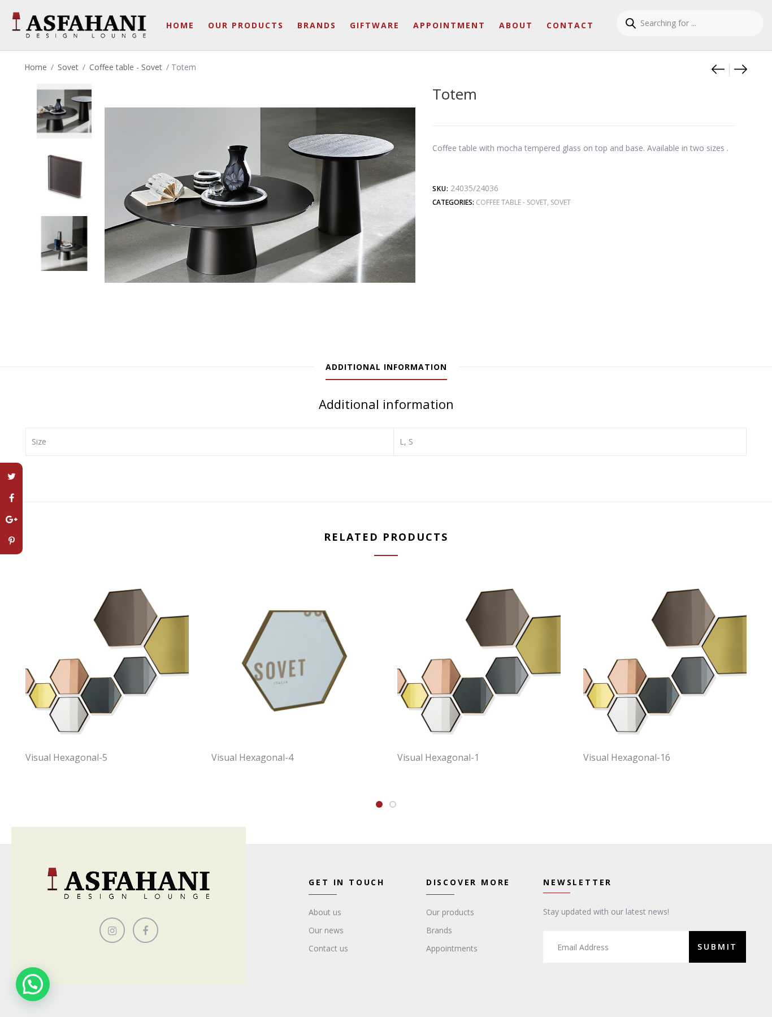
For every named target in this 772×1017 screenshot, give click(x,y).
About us (325, 912)
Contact (570, 25)
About (516, 25)
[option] (64, 105)
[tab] (386, 367)
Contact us (328, 948)
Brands (316, 25)
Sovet (68, 67)
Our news (326, 930)
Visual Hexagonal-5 (66, 757)
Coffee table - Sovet (125, 67)
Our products (450, 912)
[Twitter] (11, 476)
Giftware (375, 25)
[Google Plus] (11, 519)
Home (180, 25)
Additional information (386, 366)
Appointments (452, 948)
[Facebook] (11, 497)
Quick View (113, 719)
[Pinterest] (11, 540)
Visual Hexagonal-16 (626, 757)
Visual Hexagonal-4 (252, 757)
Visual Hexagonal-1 (438, 757)
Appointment (449, 25)
